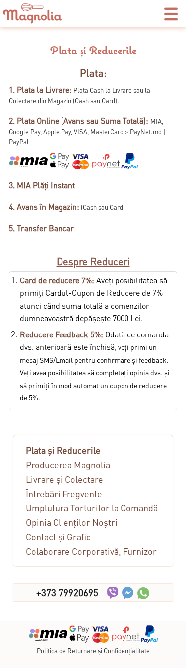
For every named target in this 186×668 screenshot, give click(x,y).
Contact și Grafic (58, 536)
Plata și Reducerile (63, 450)
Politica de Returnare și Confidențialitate (93, 650)
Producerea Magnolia (68, 464)
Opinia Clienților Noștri (72, 522)
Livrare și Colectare (64, 479)
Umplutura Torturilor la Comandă (92, 507)
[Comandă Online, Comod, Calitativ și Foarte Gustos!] (32, 21)
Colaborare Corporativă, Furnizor (91, 551)
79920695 (67, 592)
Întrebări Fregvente (64, 493)
